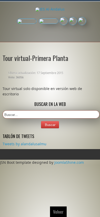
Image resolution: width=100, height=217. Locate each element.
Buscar (50, 124)
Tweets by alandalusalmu (24, 143)
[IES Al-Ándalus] (50, 9)
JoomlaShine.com (69, 162)
